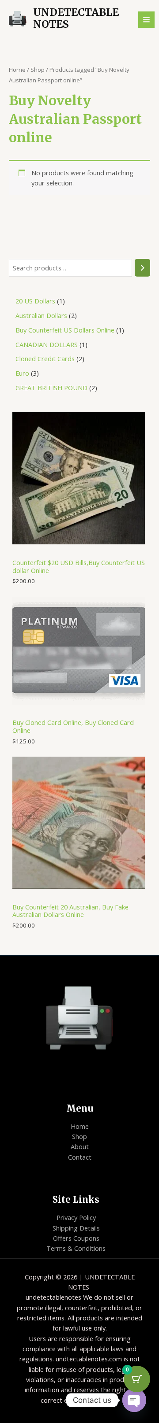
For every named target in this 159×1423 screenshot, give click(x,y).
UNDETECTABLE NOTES (76, 18)
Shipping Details (76, 1227)
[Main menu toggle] (146, 19)
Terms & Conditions (76, 1248)
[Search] (142, 268)
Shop (37, 70)
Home (17, 70)
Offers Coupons (76, 1238)
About (80, 1146)
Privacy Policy (76, 1217)
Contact (79, 1157)
